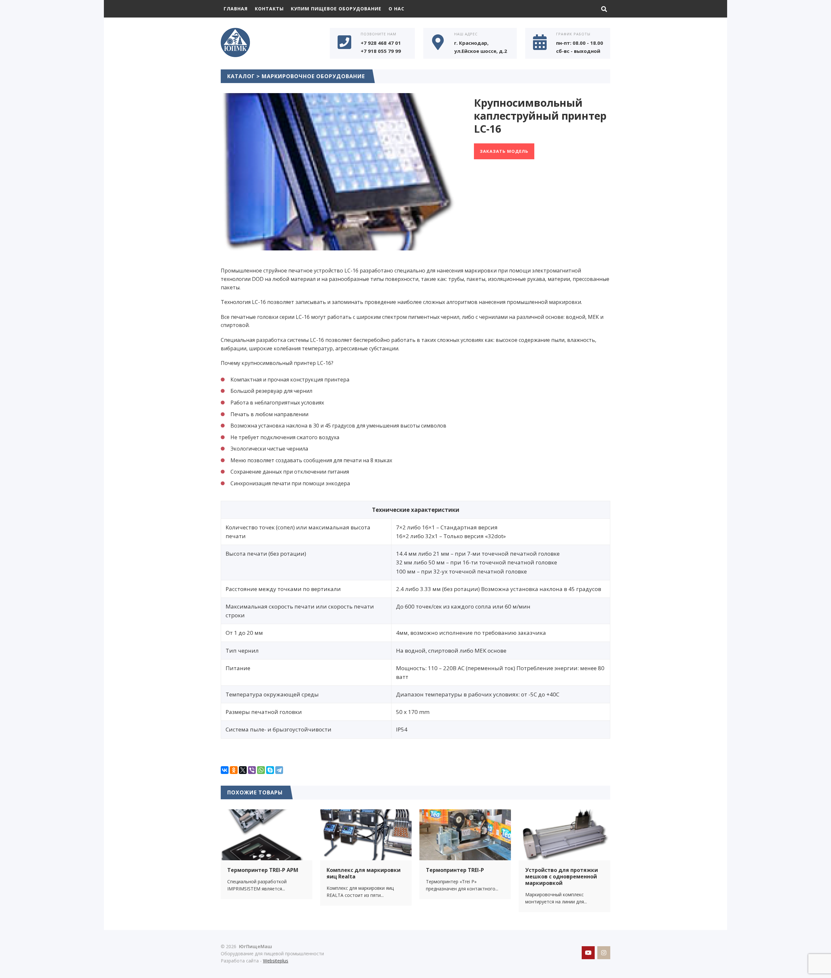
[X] (243, 770)
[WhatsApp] (261, 770)
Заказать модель (504, 151)
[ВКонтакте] (225, 770)
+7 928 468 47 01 (381, 43)
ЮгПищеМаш (269, 42)
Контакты (269, 9)
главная (236, 9)
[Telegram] (279, 770)
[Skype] (270, 770)
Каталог (241, 76)
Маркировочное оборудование (313, 76)
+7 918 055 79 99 (381, 51)
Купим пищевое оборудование (336, 9)
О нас (396, 9)
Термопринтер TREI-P (455, 870)
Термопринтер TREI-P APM (262, 870)
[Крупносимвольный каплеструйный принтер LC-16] (339, 246)
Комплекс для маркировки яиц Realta (364, 873)
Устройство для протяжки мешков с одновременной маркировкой (561, 876)
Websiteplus (275, 961)
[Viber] (252, 770)
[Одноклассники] (234, 770)
